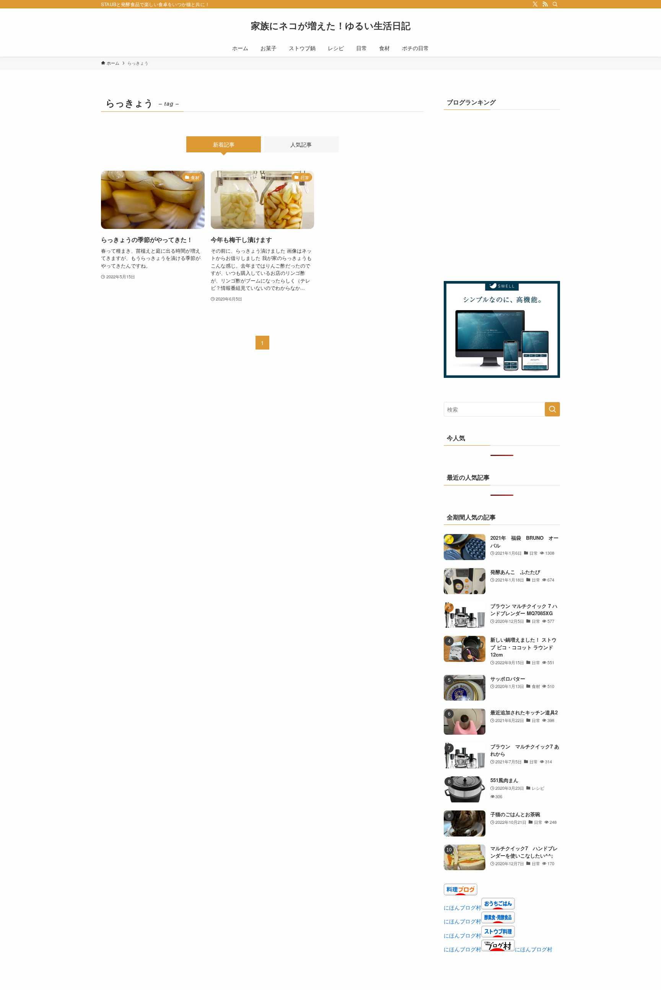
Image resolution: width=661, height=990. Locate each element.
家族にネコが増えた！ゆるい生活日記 (330, 25)
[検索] (555, 4)
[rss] (545, 4)
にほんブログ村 (462, 907)
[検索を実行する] (552, 409)
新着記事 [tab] (223, 144)
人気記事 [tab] (301, 144)
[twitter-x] (535, 4)
